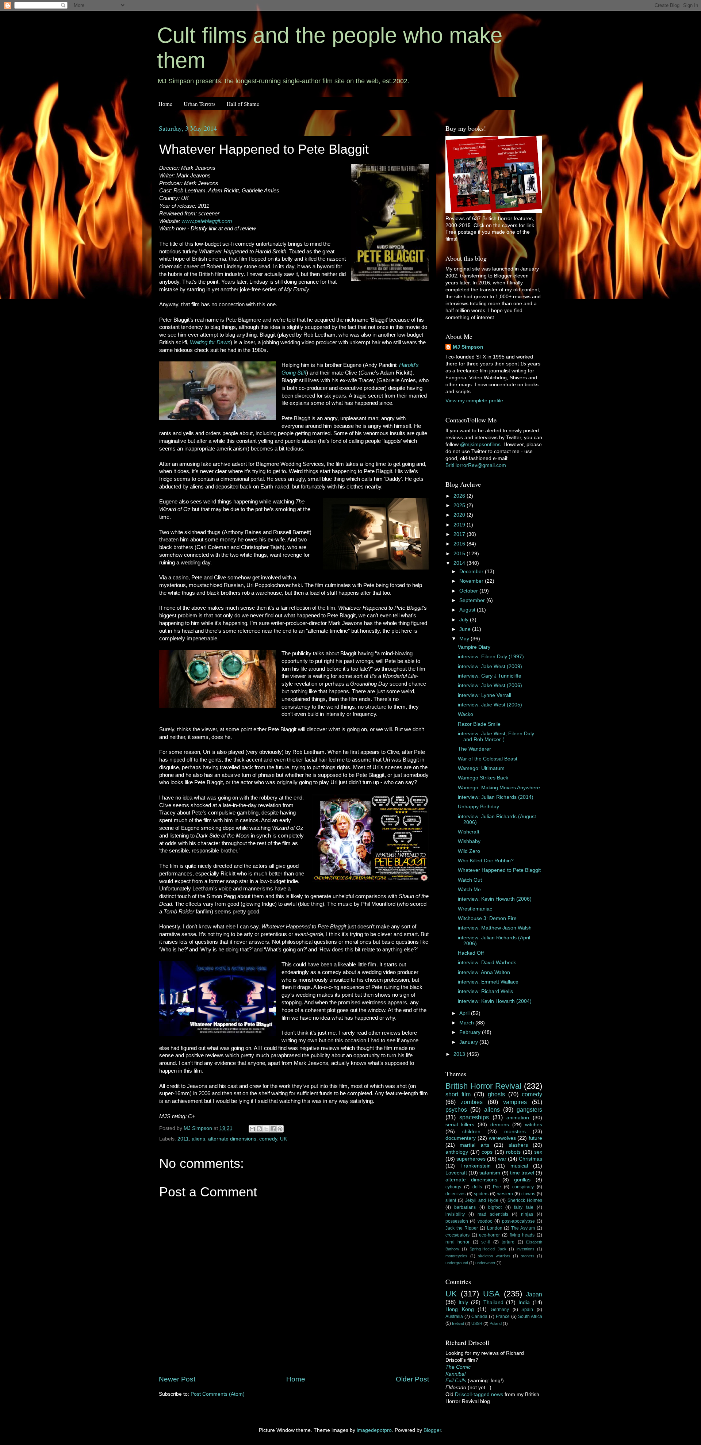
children (471, 1131)
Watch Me (469, 889)
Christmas (530, 1159)
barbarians (465, 1207)
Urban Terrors (199, 103)
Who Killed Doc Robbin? (486, 860)
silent (450, 1200)
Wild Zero (469, 851)
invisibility (455, 1214)
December (472, 571)
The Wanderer (474, 749)
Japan (534, 1294)
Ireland (458, 1323)
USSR (476, 1323)
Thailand (493, 1302)
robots (513, 1152)
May (465, 638)
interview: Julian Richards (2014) (495, 797)
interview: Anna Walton (484, 972)
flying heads (522, 1235)
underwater (485, 1263)
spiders (481, 1193)
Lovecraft (456, 1173)
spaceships (474, 1117)
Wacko (465, 714)
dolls (477, 1186)
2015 (460, 553)
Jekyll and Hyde (481, 1200)
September (472, 600)
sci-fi (485, 1242)
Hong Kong (459, 1309)
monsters (515, 1131)
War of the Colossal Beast (487, 759)
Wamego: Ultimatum (481, 768)
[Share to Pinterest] (280, 1128)
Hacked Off (471, 953)
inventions (526, 1249)
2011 (183, 1139)
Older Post (412, 1379)
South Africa (530, 1316)
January (469, 1042)
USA (491, 1293)
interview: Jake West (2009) (490, 666)
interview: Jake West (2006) (490, 685)
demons (499, 1124)
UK (283, 1139)
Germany (500, 1309)
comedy (268, 1139)
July (464, 619)
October (469, 591)
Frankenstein (475, 1166)
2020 (460, 515)
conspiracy (523, 1186)
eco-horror (489, 1235)
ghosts (496, 1094)
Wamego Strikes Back (483, 778)
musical (519, 1166)
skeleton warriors (494, 1256)
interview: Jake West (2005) (490, 705)
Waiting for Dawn (210, 342)
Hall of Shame (243, 103)
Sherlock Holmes (524, 1200)
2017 (460, 534)
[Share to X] (266, 1128)
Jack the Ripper (461, 1228)
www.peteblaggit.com (206, 221)
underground (456, 1263)
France (503, 1316)
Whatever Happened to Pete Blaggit (499, 870)
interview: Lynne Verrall (484, 695)
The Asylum (523, 1228)
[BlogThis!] (259, 1128)
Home (165, 103)
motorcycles (456, 1256)
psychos (456, 1109)
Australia (454, 1316)
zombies (472, 1102)
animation (517, 1117)
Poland (496, 1323)
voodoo (485, 1221)
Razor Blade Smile (479, 724)
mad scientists (493, 1214)
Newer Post (177, 1379)
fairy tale (523, 1207)
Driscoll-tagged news (479, 1394)
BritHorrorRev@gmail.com (475, 465)
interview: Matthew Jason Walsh (495, 928)
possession (456, 1221)
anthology (456, 1152)
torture (508, 1242)
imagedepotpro (374, 1430)
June (465, 629)
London (494, 1228)
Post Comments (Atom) (218, 1394)
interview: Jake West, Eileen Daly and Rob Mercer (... (496, 736)
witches (533, 1124)
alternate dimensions (232, 1139)
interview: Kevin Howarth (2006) (495, 899)
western (505, 1193)
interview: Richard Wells (485, 991)
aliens (198, 1139)
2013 (460, 1054)
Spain (527, 1309)
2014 (460, 563)
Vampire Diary (474, 647)
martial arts (474, 1145)
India (524, 1302)
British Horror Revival (483, 1086)
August (468, 610)
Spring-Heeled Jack (488, 1249)
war (502, 1159)
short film (458, 1094)
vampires (515, 1102)
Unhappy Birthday (478, 806)
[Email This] (252, 1128)
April (465, 1013)
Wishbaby (469, 841)
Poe (497, 1186)
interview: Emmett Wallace (488, 982)
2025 (460, 505)
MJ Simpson (468, 347)
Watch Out (470, 880)
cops (487, 1152)
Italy (463, 1302)
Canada (479, 1316)
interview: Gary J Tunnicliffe (489, 676)
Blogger (432, 1430)
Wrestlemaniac (475, 909)
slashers (518, 1145)
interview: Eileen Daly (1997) (491, 656)
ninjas (527, 1214)
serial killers (459, 1124)
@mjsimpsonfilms (480, 444)
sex (538, 1152)
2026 (460, 496)
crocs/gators (457, 1235)
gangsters (529, 1109)
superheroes (471, 1159)
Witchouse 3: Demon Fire (487, 918)
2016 (460, 544)
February (470, 1032)
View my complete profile (474, 400)
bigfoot (495, 1207)
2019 (460, 525)
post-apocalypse (518, 1221)
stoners (528, 1256)
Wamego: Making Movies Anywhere (499, 787)
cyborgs (453, 1186)
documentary (460, 1138)
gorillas (522, 1180)
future (535, 1138)
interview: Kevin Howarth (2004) (495, 1001)
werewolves (502, 1138)
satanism (489, 1173)
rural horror (457, 1242)
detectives (455, 1193)
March (467, 1023)
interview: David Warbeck (487, 962)
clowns (528, 1193)
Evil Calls (455, 1380)
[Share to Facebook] (273, 1128)
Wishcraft (468, 832)
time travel (522, 1173)
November (472, 581)
